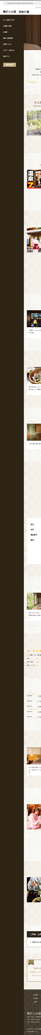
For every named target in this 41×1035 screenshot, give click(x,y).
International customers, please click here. (20, 3)
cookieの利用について (32, 1031)
